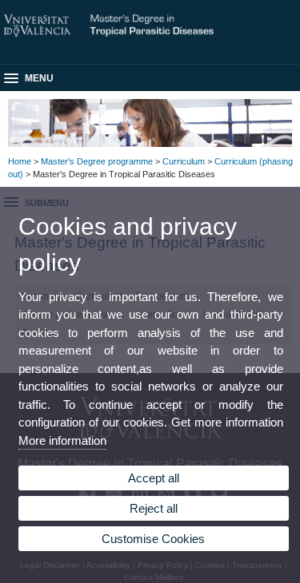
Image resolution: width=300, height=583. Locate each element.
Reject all (154, 508)
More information (62, 440)
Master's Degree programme (97, 161)
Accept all (153, 478)
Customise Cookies (153, 538)
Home (19, 161)
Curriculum (183, 161)
